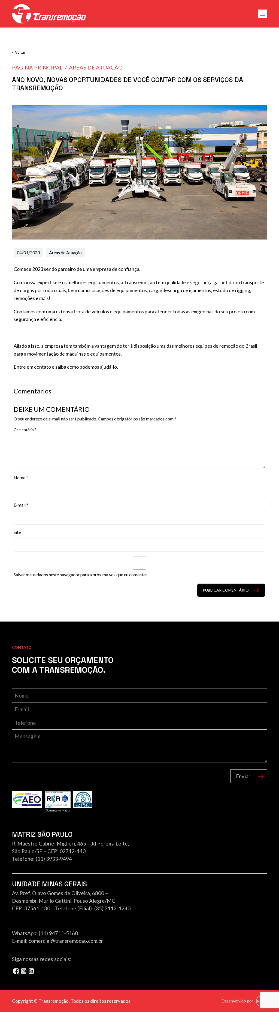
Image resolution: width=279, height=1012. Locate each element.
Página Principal (37, 67)
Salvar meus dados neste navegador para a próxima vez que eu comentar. (81, 574)
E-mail (21, 504)
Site (17, 532)
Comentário (25, 429)
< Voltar (18, 52)
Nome (21, 477)
